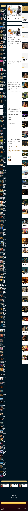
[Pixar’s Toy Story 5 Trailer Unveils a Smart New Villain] (1, 277)
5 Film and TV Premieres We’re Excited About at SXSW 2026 (4, 137)
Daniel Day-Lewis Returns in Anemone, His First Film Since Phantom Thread (4, 403)
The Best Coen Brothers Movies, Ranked (4, 399)
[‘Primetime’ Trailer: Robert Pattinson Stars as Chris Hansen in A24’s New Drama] (1, 23)
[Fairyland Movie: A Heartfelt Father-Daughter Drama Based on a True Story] (1, 409)
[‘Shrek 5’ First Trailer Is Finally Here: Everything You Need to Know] (1, 82)
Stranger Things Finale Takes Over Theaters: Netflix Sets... (25, 215)
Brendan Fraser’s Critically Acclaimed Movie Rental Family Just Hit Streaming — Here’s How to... (4, 177)
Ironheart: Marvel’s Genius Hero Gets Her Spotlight (25, 323)
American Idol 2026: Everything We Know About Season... (25, 137)
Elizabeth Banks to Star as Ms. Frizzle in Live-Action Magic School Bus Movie (4, 74)
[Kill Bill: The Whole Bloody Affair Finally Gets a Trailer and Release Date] (1, 285)
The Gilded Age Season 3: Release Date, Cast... (25, 312)
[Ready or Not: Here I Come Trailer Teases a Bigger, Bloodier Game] (1, 181)
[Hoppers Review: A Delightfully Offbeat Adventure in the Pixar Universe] (1, 156)
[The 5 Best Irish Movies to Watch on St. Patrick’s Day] (1, 134)
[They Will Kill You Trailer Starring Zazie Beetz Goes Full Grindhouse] (1, 194)
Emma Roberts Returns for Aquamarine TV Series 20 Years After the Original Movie (4, 70)
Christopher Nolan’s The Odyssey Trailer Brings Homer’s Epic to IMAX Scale (4, 205)
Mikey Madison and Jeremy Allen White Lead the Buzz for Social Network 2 (4, 448)
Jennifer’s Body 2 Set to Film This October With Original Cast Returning (4, 42)
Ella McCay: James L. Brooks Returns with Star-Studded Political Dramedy (4, 313)
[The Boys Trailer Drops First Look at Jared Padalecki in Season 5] (25, 202)
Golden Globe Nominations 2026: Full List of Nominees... (25, 196)
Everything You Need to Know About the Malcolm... (25, 186)
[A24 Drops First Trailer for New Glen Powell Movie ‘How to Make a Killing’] (1, 245)
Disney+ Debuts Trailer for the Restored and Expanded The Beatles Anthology (4, 266)
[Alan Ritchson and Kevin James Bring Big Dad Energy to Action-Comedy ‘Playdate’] (1, 280)
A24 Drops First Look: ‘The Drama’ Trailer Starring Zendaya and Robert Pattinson (4, 234)
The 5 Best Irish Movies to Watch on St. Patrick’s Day (4, 134)
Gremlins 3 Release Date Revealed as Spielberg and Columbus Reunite (4, 288)
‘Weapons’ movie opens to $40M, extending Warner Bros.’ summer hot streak (4, 424)
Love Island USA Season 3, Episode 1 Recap (25, 361)
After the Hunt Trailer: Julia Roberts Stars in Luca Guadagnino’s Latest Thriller (4, 472)
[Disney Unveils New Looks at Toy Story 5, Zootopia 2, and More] (1, 391)
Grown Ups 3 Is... (23, 484)
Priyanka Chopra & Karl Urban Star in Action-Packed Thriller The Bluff (4, 191)
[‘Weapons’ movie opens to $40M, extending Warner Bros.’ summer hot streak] (1, 423)
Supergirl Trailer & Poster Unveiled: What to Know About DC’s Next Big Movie (4, 229)
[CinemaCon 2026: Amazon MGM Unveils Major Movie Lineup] (1, 110)
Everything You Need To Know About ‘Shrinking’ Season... (25, 177)
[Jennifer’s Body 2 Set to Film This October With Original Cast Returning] (1, 42)
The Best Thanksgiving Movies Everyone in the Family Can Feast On (4, 249)
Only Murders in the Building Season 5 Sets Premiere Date (4, 455)
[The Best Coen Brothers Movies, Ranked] (1, 399)
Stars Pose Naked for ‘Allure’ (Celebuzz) (12, 158)
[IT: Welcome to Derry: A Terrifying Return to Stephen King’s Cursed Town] (25, 280)
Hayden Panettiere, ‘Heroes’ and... (15, 484)
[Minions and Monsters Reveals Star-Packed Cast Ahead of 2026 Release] (1, 89)
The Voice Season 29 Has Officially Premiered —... (25, 118)
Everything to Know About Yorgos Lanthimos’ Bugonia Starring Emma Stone (4, 396)
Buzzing (24, 320)
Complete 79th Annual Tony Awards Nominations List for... (25, 29)
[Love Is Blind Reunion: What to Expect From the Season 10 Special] (25, 104)
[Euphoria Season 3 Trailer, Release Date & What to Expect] (25, 153)
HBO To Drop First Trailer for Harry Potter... (24, 99)
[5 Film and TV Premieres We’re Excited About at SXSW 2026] (1, 137)
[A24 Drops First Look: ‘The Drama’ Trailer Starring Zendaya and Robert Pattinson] (1, 233)
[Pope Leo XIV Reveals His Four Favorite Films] (1, 274)
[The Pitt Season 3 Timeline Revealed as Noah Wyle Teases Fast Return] (25, 65)
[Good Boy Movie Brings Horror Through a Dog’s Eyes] (1, 406)
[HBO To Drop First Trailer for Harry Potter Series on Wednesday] (25, 95)
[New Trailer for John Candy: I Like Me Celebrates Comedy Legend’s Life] (1, 383)
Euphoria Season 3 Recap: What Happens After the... (25, 79)
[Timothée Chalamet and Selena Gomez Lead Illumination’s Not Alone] (1, 61)
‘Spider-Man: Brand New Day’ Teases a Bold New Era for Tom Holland (4, 444)
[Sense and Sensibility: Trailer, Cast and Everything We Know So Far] (1, 50)
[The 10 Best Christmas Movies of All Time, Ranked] (1, 202)
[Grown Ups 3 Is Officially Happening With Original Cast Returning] (1, 10)
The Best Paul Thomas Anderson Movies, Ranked (4, 352)
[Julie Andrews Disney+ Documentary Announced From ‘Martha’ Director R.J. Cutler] (1, 38)
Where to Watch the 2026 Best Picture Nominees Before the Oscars (4, 148)
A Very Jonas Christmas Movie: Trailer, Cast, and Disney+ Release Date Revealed (4, 379)
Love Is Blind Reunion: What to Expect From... (25, 108)
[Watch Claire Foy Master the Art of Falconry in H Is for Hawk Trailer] (1, 292)
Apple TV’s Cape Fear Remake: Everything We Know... (25, 89)
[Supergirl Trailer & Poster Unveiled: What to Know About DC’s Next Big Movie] (1, 228)
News (23, 310)
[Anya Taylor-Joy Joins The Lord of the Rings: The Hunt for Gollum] (1, 85)
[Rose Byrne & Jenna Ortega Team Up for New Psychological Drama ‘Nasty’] (1, 46)
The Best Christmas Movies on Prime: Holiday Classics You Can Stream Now (4, 239)
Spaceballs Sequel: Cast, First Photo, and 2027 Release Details (4, 362)
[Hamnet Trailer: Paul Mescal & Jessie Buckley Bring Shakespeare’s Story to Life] (1, 340)
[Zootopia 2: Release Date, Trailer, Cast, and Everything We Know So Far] (1, 451)
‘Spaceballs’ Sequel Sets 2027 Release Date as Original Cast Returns (4, 93)
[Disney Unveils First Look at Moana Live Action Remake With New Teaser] (1, 261)
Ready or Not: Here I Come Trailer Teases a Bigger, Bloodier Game (4, 181)
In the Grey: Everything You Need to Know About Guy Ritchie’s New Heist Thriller (4, 144)
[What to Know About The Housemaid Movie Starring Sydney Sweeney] (1, 300)
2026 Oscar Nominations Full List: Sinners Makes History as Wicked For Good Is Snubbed (4, 186)
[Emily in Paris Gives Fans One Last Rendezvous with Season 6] (25, 56)
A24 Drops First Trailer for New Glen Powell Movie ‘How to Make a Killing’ (4, 245)
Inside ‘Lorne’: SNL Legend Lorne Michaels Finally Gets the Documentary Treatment (4, 161)
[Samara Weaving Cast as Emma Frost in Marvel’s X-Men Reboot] (1, 31)
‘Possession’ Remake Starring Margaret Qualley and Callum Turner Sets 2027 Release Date (4, 15)
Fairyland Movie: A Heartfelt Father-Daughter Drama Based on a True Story (4, 410)
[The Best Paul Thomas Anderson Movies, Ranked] (1, 352)
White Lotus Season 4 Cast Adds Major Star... (25, 127)
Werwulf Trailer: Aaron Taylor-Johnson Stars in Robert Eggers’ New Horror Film (4, 65)
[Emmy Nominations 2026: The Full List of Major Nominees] (25, 46)
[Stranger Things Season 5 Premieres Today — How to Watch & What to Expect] (25, 221)
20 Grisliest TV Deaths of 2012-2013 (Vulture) (13, 161)
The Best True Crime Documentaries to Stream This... (25, 303)
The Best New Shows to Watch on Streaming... (25, 245)
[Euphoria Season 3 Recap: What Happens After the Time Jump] (25, 75)
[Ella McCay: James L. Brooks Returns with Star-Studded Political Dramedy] (1, 313)
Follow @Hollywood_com (10, 148)
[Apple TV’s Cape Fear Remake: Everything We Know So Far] (25, 85)
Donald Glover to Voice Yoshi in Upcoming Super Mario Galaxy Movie (4, 140)
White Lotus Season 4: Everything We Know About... (25, 147)
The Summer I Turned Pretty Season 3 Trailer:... (25, 342)
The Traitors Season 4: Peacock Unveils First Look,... (25, 264)
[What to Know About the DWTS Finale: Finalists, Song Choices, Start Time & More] (25, 231)
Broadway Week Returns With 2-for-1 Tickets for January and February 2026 (4, 198)
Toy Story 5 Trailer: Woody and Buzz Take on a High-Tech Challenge (4, 172)
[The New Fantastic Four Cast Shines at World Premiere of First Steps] (1, 463)
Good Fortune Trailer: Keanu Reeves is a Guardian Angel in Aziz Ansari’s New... (4, 459)
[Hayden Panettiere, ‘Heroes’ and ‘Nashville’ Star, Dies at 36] (11, 485)
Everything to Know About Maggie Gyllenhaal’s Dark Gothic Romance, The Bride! (4, 153)
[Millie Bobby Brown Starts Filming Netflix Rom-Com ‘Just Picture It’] (1, 355)
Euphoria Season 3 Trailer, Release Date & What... (25, 157)
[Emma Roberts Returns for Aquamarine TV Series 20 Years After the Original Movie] (1, 69)
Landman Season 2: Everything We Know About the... (25, 274)
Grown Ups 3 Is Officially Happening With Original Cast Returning (4, 10)
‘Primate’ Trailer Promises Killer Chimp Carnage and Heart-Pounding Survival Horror (4, 326)
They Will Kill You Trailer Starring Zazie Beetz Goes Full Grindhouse (4, 194)
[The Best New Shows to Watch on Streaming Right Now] (25, 241)
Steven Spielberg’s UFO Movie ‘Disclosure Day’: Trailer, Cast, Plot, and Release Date (4, 209)
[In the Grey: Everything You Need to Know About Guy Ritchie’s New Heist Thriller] (1, 143)
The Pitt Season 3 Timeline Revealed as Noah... (25, 69)
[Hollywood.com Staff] (25, 6)
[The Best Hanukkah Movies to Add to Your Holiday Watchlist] (1, 213)
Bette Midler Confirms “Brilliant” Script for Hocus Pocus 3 (4, 322)
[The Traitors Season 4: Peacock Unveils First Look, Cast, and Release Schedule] (25, 260)
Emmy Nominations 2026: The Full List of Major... (25, 50)
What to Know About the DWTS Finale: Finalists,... (25, 235)
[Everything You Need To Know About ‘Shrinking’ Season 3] (25, 172)
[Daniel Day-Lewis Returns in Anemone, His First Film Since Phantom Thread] (1, 402)
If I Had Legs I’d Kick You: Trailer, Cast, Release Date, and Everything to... (4, 420)
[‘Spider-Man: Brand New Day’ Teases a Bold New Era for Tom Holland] (1, 443)
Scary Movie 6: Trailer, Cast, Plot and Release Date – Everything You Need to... (4, 169)
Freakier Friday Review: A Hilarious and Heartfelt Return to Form (4, 428)
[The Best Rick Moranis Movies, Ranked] (1, 359)
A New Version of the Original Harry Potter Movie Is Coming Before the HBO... (4, 257)
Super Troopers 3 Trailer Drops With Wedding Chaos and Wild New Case (4, 107)
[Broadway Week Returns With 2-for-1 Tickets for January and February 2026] (1, 198)
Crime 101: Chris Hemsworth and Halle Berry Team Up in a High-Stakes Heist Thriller (4, 305)
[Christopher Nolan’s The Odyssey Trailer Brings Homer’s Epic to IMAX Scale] (1, 205)
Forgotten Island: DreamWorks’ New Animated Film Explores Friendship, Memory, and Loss (4, 97)
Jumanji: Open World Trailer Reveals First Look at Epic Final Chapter (4, 35)
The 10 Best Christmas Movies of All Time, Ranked (4, 202)
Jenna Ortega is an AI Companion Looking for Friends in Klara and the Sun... (4, 78)
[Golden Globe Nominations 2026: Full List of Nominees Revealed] (25, 192)
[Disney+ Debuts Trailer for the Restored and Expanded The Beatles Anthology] (1, 265)
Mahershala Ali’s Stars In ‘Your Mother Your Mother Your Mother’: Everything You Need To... (4, 28)
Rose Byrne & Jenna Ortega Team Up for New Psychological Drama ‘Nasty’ (4, 46)
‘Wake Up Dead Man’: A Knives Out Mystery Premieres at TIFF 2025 (4, 375)
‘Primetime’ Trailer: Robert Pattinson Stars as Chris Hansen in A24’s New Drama (4, 24)
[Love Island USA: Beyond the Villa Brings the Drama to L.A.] (25, 348)
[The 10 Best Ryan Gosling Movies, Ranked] (1, 475)
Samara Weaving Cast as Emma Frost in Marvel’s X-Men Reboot (4, 32)
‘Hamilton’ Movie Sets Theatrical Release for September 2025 (4, 436)
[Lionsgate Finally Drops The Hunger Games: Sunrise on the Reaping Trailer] (1, 253)
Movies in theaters (3, 5)
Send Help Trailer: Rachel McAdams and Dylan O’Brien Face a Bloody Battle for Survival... (4, 331)
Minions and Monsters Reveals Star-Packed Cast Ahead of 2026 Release (4, 89)
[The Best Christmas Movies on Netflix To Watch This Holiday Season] (1, 217)
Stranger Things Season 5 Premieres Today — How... (25, 225)
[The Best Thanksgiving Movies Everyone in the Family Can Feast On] (1, 249)
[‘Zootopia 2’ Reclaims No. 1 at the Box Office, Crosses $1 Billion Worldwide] (1, 221)
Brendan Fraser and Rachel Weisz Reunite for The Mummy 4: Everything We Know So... (4, 296)
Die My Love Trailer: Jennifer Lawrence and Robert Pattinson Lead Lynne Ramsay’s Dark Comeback (4, 370)
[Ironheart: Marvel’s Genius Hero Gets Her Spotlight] (25, 318)
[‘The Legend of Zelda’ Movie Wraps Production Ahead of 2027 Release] (1, 113)
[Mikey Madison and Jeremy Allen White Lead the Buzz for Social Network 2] (1, 447)
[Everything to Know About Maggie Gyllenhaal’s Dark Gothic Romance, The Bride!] (1, 152)
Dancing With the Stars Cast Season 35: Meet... (25, 39)
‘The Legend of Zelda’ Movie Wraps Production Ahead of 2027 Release (4, 114)
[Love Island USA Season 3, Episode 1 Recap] (25, 357)
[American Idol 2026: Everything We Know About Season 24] (25, 134)
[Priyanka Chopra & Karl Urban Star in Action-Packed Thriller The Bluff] (1, 190)
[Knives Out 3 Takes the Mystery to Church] (1, 225)
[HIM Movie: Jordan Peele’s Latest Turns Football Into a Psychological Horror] (1, 431)
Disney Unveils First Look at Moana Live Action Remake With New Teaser (4, 262)
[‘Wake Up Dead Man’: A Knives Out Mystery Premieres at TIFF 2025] (1, 375)
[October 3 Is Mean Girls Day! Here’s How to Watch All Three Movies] (1, 348)
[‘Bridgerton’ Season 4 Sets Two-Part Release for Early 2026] (25, 289)
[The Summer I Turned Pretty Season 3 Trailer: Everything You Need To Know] (25, 338)
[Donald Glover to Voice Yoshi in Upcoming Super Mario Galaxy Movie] (1, 140)
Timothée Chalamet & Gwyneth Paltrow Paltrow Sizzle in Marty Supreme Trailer (4, 415)
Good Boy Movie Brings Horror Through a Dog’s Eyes (4, 406)
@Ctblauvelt (17, 146)
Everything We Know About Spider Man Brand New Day (4, 131)
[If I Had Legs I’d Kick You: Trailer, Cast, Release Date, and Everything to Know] (1, 419)
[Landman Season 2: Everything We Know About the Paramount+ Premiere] (25, 270)
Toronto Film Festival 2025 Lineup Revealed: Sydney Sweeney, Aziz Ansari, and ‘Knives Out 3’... (4, 467)
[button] (26, 501)
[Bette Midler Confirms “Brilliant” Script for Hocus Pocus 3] (1, 322)
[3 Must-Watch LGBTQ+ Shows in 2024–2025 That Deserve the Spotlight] (25, 328)
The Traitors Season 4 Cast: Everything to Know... (25, 167)
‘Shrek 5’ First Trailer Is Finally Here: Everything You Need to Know (4, 82)
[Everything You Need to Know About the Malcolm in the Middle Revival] (25, 182)
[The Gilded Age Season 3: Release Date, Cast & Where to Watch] (25, 309)
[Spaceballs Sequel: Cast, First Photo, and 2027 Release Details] (1, 362)
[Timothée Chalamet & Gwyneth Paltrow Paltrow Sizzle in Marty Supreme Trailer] (1, 414)
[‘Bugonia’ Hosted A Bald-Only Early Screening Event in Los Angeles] (1, 309)
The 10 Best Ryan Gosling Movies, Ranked (4, 475)
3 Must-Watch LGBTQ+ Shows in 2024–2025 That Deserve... (25, 332)
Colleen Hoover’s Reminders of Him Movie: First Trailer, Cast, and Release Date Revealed (4, 318)
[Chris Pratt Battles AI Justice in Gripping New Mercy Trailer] (1, 242)
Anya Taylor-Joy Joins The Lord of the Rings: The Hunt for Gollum (4, 85)
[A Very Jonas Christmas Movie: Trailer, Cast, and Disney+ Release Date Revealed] (1, 378)
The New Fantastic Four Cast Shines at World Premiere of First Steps (4, 463)
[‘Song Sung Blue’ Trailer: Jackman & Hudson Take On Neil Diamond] (1, 365)
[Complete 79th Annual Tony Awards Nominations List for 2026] (25, 25)
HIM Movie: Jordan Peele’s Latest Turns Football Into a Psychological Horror (4, 432)
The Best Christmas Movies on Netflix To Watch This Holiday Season (4, 217)
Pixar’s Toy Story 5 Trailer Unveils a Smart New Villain (4, 277)
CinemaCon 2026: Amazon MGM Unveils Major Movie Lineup (4, 110)
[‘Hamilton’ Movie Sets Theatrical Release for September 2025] (1, 435)
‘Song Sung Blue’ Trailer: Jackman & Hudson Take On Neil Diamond (4, 365)
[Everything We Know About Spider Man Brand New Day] (1, 131)
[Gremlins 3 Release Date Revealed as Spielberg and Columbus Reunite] (1, 288)
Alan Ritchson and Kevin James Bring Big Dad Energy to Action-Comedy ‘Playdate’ (4, 281)
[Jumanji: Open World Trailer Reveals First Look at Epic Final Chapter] (1, 35)
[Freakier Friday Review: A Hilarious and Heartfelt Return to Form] (1, 427)
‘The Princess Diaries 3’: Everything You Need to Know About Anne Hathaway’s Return (4, 19)
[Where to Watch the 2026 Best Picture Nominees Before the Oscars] (1, 147)
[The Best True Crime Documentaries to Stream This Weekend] (25, 299)
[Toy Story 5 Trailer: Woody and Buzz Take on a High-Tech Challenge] (1, 172)
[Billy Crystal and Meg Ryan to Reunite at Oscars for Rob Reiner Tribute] (1, 165)
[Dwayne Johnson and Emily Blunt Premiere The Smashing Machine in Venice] (1, 387)
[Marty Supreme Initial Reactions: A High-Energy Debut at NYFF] (1, 344)
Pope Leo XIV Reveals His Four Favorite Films (4, 274)
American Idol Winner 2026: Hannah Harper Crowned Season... (25, 20)
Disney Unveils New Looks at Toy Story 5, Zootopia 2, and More (4, 391)
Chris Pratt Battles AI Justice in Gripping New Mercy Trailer (4, 242)
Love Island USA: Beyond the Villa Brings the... (25, 352)
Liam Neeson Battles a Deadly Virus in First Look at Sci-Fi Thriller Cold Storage (4, 440)
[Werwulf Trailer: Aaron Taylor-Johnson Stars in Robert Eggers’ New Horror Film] (1, 64)
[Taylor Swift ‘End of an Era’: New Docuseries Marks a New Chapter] (25, 250)
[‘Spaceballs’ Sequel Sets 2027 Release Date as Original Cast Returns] (1, 93)
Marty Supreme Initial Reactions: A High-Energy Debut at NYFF (4, 345)
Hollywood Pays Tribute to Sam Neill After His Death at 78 (4, 58)
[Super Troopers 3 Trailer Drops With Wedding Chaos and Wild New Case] (1, 106)
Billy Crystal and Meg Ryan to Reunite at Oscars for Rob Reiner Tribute (4, 165)
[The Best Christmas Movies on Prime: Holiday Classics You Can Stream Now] (1, 238)
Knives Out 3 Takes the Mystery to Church (4, 225)
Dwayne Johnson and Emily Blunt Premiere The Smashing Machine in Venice (4, 388)
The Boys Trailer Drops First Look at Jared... (25, 205)
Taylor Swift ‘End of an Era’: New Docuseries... (25, 254)
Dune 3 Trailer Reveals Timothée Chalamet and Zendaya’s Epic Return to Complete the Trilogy (4, 102)
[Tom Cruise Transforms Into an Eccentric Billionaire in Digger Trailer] (1, 54)
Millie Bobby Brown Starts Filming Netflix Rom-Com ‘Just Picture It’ (4, 355)
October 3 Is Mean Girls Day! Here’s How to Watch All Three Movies (4, 349)
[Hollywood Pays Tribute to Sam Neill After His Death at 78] (1, 58)
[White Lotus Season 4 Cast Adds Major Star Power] (25, 124)
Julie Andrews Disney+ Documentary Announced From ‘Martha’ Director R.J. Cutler (4, 39)
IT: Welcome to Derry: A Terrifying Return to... (25, 283)
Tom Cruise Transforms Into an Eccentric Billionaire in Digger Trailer (4, 54)
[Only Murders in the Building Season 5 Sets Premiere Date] (1, 455)
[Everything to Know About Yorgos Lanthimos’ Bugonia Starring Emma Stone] (1, 395)
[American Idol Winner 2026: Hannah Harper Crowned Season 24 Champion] (25, 16)
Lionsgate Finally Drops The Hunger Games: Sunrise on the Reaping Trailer (4, 253)
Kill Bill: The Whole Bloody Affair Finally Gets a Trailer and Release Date (4, 285)
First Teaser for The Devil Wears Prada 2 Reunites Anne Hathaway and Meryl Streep (4, 270)
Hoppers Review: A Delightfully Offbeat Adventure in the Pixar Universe (4, 157)
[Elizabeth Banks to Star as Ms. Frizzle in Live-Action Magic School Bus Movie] (1, 74)
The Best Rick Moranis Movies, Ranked (4, 359)
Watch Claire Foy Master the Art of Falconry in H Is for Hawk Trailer (4, 292)
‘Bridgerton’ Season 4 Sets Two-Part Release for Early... (25, 293)
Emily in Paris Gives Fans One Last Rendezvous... (25, 60)
